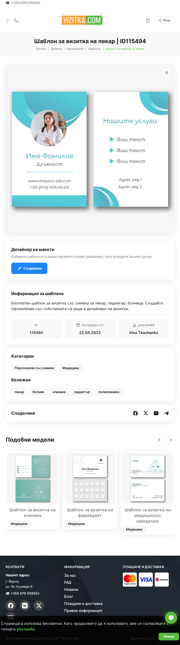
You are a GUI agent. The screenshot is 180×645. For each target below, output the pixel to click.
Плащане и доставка (83, 603)
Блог (68, 596)
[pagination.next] (170, 440)
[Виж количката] (147, 20)
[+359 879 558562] (16, 20)
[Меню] (8, 20)
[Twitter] (39, 605)
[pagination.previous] (159, 440)
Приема (168, 636)
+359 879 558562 (26, 3)
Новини (71, 589)
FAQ (67, 582)
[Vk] (25, 605)
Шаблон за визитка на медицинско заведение (147, 515)
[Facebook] (11, 605)
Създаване (32, 268)
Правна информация (83, 610)
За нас (70, 575)
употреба (26, 629)
